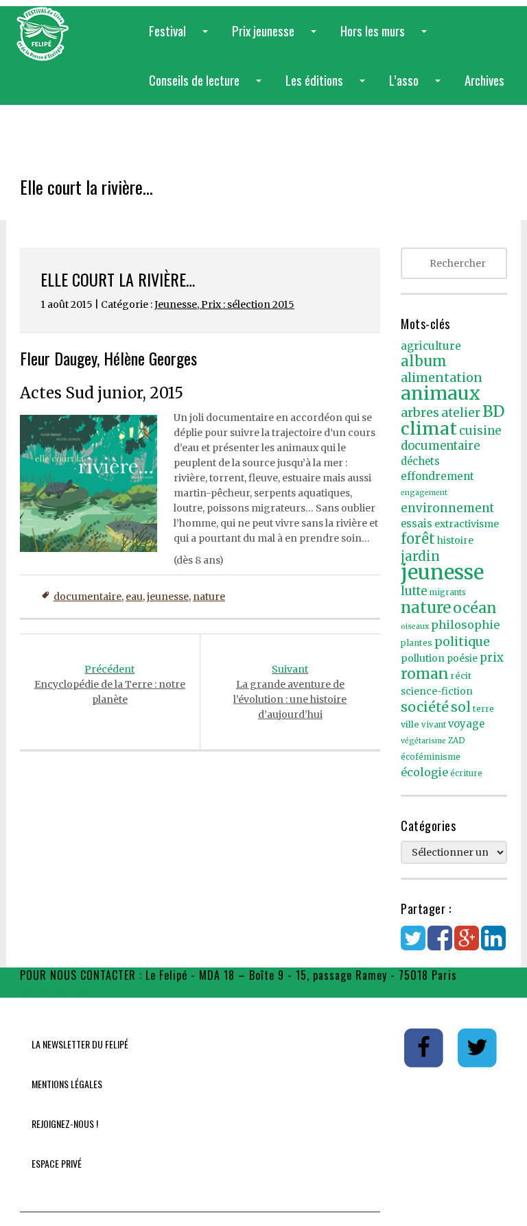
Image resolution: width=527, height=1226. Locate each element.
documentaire (87, 596)
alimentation (441, 377)
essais (416, 524)
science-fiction (437, 691)
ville (410, 724)
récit (461, 676)
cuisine (480, 431)
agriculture (431, 345)
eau (134, 596)
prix (492, 658)
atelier (460, 412)
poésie (462, 658)
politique (462, 641)
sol (461, 707)
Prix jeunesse (277, 38)
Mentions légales (67, 1084)
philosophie (465, 625)
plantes (416, 643)
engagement (424, 492)
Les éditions (328, 87)
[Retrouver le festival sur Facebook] (424, 1047)
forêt (418, 538)
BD (493, 411)
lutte (414, 591)
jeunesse (168, 596)
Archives (484, 79)
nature (209, 596)
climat (429, 429)
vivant (433, 725)
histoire (455, 540)
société (425, 707)
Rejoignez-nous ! (65, 1123)
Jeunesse (175, 304)
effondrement (437, 476)
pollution (423, 658)
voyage (466, 724)
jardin (420, 556)
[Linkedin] (493, 945)
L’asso (417, 87)
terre (483, 709)
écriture (466, 773)
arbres (420, 412)
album (424, 361)
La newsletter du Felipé (80, 1044)
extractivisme (466, 524)
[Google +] (466, 945)
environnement (447, 508)
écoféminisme (430, 757)
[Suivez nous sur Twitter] (477, 1047)
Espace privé (57, 1163)
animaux (440, 393)
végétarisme (423, 740)
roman (425, 673)
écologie (424, 772)
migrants (448, 592)
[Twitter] (413, 945)
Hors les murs (386, 38)
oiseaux (415, 626)
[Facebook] (440, 945)
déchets (420, 461)
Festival (181, 38)
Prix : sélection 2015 (247, 304)
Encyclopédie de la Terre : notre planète (109, 684)
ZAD (456, 740)
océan (475, 608)
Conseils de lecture (208, 87)
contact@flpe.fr (59, 990)
